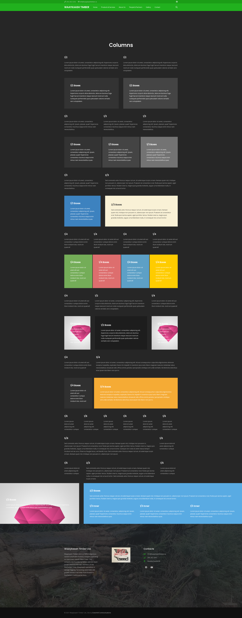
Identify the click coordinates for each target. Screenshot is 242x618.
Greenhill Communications (101, 613)
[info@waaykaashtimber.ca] (145, 554)
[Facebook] (177, 2)
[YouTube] (151, 567)
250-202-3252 (152, 558)
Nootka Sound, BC (153, 561)
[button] (177, 7)
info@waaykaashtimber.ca (156, 554)
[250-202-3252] (145, 558)
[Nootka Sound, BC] (145, 561)
